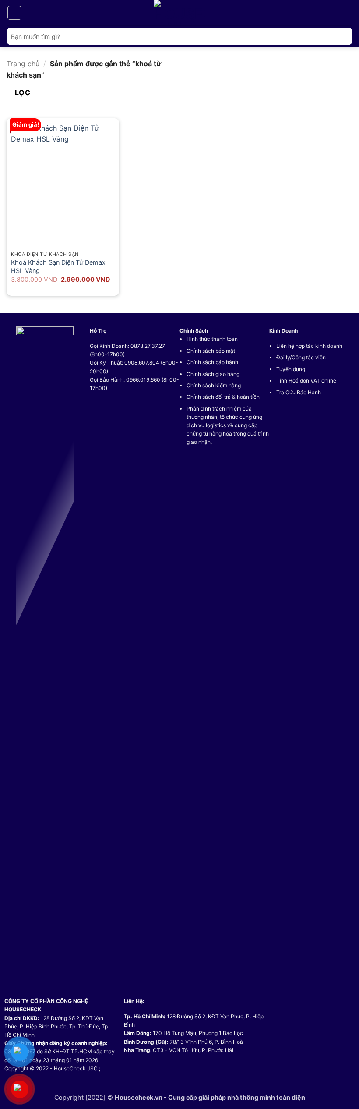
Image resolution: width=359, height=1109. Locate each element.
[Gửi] (342, 36)
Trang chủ (23, 63)
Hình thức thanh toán (212, 339)
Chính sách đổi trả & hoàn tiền (223, 396)
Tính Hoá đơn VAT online (306, 380)
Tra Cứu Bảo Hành (298, 392)
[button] (14, 13)
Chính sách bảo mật (211, 350)
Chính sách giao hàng (213, 374)
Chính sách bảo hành (212, 362)
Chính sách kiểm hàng (214, 385)
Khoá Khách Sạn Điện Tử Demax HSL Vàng (58, 266)
